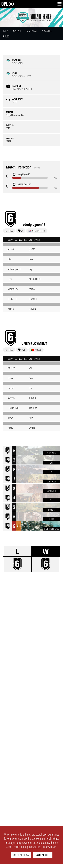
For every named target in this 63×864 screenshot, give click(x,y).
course (17, 31)
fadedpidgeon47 (33, 224)
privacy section (34, 847)
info (5, 31)
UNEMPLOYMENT (34, 343)
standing (31, 31)
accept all (42, 855)
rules (6, 36)
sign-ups (47, 31)
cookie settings (21, 855)
